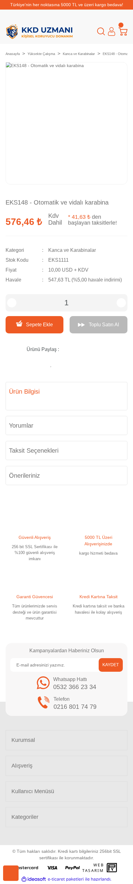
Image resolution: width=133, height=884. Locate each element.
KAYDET (110, 664)
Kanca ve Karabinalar (72, 250)
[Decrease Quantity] (11, 302)
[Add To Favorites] (51, 363)
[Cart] (122, 31)
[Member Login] (111, 31)
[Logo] (39, 31)
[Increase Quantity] (121, 302)
